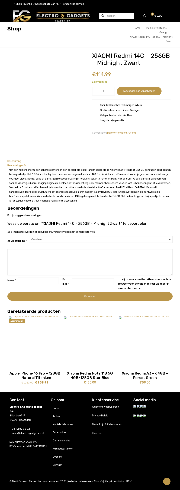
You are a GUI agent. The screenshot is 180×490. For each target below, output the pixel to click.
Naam (11, 280)
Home (137, 28)
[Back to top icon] (167, 481)
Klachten (97, 433)
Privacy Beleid (100, 415)
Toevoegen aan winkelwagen (139, 91)
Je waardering (17, 240)
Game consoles (61, 440)
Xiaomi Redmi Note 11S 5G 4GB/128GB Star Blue (90, 375)
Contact (57, 464)
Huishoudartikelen (63, 448)
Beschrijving (14, 161)
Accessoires (59, 432)
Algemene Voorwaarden (105, 406)
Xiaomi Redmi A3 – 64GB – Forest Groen (145, 375)
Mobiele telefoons (156, 28)
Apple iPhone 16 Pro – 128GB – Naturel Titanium (34, 375)
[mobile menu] (166, 16)
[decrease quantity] (96, 91)
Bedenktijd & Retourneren (106, 424)
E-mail (65, 281)
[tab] (90, 161)
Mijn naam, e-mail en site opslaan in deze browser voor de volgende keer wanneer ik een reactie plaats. (144, 284)
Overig (163, 32)
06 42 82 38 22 (21, 428)
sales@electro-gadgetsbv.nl (28, 433)
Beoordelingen (16, 165)
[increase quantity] (111, 91)
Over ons (58, 456)
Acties (56, 416)
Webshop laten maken (80, 481)
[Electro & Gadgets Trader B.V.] (51, 16)
